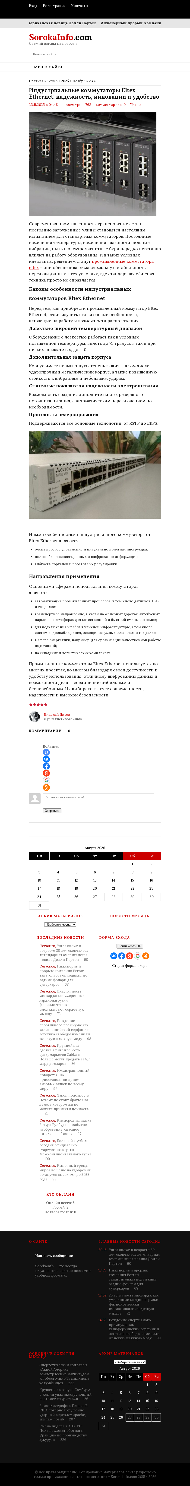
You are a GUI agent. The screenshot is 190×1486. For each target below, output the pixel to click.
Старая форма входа (129, 965)
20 (95, 888)
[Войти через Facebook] (46, 766)
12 (76, 880)
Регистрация (54, 5)
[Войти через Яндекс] (46, 773)
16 (151, 880)
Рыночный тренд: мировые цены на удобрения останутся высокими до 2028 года (65, 1172)
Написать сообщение (54, 1255)
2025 (65, 81)
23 (91, 81)
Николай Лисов (57, 714)
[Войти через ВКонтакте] (46, 759)
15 (132, 880)
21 (113, 888)
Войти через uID (129, 946)
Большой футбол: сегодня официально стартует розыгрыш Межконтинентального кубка (65, 1149)
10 (39, 880)
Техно (135, 104)
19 (76, 888)
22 (132, 888)
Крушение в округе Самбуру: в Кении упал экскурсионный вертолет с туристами (65, 1394)
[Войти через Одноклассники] (46, 787)
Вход (33, 5)
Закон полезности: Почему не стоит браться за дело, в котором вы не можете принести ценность (64, 1104)
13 (95, 880)
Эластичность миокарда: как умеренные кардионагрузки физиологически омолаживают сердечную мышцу (62, 1002)
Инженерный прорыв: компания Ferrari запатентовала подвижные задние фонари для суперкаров (63, 975)
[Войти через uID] (46, 752)
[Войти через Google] (46, 780)
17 (39, 888)
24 (39, 897)
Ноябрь (79, 81)
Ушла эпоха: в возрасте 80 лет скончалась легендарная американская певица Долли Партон (63, 953)
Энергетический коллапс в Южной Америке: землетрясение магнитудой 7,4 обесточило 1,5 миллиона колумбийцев (64, 1374)
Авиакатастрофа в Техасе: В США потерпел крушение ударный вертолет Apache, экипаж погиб (63, 1413)
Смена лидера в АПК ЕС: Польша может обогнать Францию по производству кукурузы (63, 1433)
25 (58, 897)
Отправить (52, 811)
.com (60, 37)
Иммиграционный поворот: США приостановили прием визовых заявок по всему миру (64, 1079)
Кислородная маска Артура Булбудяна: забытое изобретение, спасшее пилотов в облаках (65, 1127)
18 (58, 888)
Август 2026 (95, 848)
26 (76, 897)
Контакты (79, 5)
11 (58, 880)
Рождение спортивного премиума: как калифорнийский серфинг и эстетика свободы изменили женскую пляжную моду (65, 1029)
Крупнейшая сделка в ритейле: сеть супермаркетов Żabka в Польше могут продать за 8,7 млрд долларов (64, 1054)
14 (113, 880)
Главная (36, 81)
